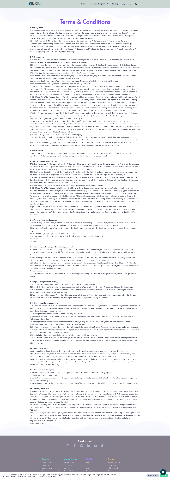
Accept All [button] (163, 475)
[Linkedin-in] (88, 445)
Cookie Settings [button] (152, 475)
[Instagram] (67, 445)
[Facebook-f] (74, 445)
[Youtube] (95, 445)
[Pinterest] (81, 445)
